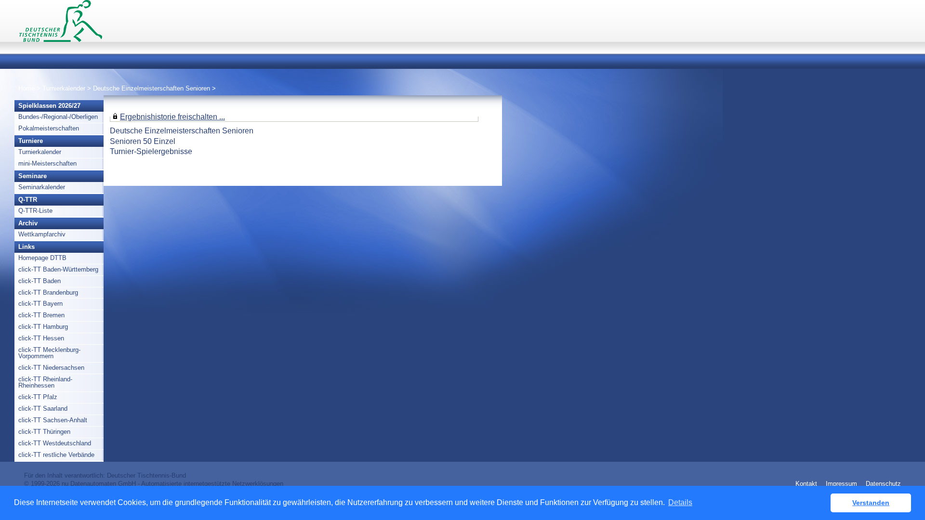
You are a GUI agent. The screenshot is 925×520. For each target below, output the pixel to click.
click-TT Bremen (41, 315)
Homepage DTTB (42, 257)
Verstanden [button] (870, 503)
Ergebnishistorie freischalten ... (172, 116)
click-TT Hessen (41, 338)
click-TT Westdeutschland (54, 443)
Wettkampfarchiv (42, 234)
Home (26, 88)
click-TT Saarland (42, 408)
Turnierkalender (63, 88)
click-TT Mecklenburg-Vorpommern (49, 353)
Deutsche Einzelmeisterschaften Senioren (151, 88)
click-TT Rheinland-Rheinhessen (45, 382)
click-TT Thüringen (44, 431)
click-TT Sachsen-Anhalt (52, 420)
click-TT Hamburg (43, 326)
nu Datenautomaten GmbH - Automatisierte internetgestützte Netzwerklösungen (172, 483)
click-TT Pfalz (37, 397)
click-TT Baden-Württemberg (58, 269)
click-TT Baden (39, 281)
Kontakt (806, 483)
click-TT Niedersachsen (51, 367)
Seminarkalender (41, 187)
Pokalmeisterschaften (48, 128)
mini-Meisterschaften (47, 163)
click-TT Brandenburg (48, 292)
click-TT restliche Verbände (56, 454)
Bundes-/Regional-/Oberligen (58, 116)
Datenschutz (883, 483)
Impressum (841, 483)
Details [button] (680, 502)
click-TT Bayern (40, 303)
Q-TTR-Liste (35, 210)
